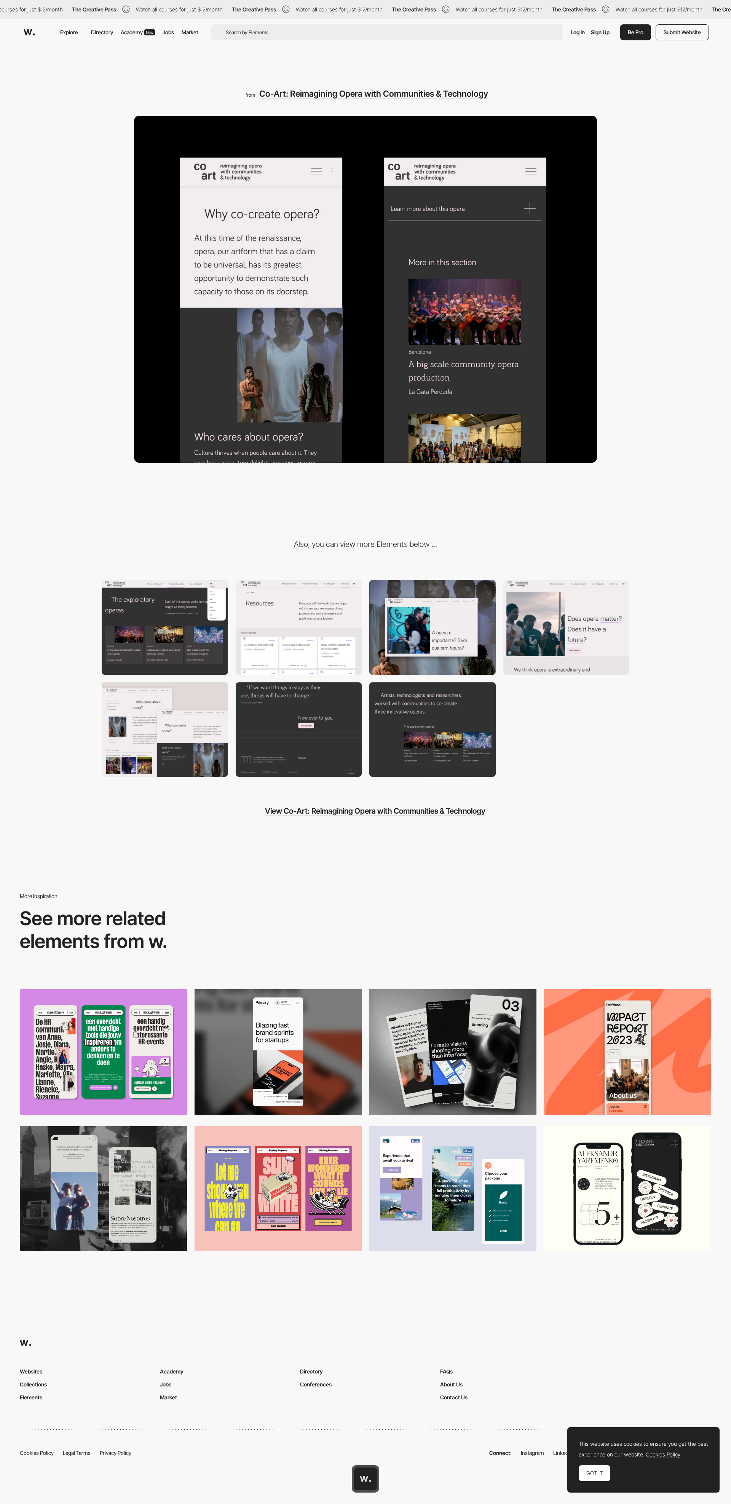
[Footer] (299, 729)
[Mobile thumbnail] (452, 1188)
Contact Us (454, 1397)
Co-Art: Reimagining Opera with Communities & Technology (373, 93)
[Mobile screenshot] (103, 1188)
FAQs (446, 1371)
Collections (33, 1384)
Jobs (168, 32)
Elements (31, 1397)
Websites (31, 1371)
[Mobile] (103, 1051)
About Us (451, 1384)
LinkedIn (563, 1453)
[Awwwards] (29, 32)
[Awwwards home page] (365, 1478)
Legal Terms (77, 1453)
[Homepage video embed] (432, 627)
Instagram (532, 1453)
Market (190, 32)
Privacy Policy (115, 1453)
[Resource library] (299, 627)
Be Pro (635, 32)
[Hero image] (165, 729)
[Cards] (432, 729)
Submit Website (682, 32)
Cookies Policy (37, 1453)
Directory (102, 32)
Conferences (316, 1384)
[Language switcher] (165, 627)
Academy (137, 32)
